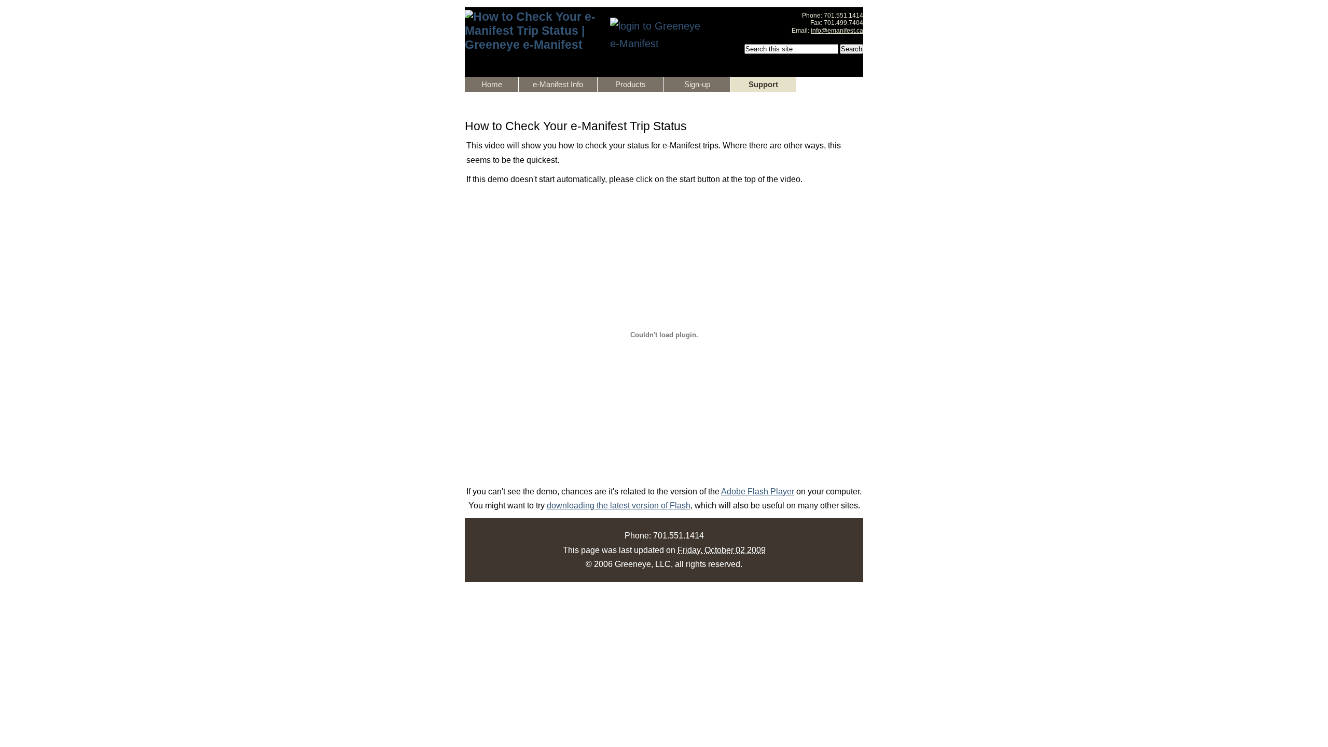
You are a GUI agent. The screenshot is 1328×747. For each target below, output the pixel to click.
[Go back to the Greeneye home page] (532, 44)
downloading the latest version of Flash (618, 505)
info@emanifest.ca (837, 30)
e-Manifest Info (558, 84)
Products (630, 84)
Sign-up (697, 84)
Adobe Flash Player (757, 491)
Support (763, 84)
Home (491, 84)
